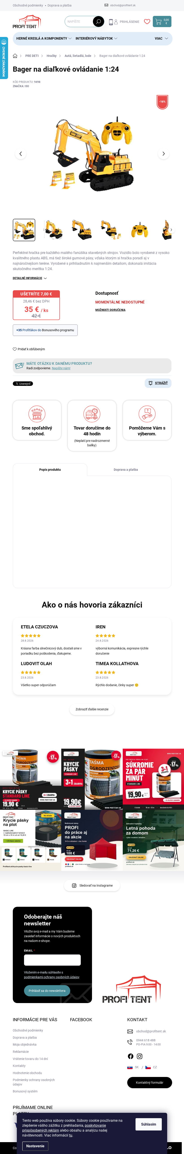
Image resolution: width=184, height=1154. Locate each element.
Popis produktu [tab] (50, 469)
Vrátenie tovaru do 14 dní (30, 1059)
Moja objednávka (25, 1044)
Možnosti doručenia (110, 310)
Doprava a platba (60, 5)
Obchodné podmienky (28, 5)
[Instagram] (139, 1055)
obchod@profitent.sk (151, 1031)
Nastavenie (35, 1146)
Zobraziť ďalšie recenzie (92, 709)
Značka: (21, 86)
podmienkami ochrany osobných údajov (51, 977)
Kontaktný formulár (149, 1082)
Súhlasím (148, 1124)
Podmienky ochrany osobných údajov (34, 1082)
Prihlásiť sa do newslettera (47, 991)
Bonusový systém (25, 1091)
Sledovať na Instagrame (96, 885)
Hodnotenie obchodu (27, 1073)
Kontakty (19, 1066)
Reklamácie (21, 1051)
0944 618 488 (148, 1042)
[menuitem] (42, 38)
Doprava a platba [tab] (126, 469)
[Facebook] (130, 1055)
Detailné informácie (27, 278)
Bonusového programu (58, 330)
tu (70, 1135)
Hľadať (98, 21)
